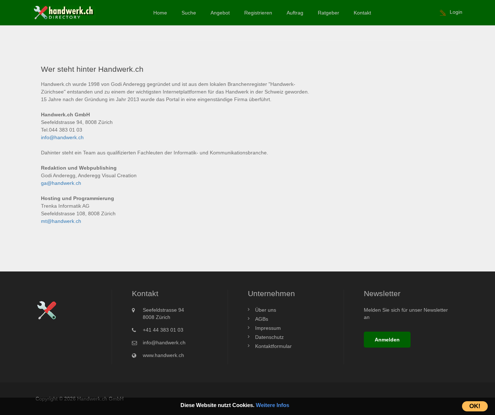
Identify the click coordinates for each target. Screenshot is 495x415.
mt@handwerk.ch (61, 221)
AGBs (261, 319)
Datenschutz (269, 337)
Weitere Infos (272, 405)
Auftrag (295, 13)
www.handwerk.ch (163, 355)
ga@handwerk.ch (61, 183)
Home (160, 13)
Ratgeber (328, 13)
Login (456, 11)
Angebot (220, 13)
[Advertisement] (391, 106)
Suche (189, 13)
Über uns (265, 310)
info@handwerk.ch (62, 137)
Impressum (268, 328)
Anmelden (387, 340)
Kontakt (362, 13)
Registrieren (258, 13)
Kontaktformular (273, 346)
